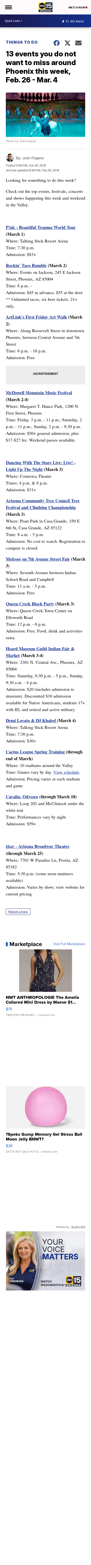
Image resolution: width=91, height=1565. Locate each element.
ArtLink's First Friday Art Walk (36, 317)
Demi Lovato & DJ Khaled (31, 720)
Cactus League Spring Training (36, 752)
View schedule (66, 772)
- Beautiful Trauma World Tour (45, 227)
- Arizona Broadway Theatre (37, 846)
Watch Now (76, 7)
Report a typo (18, 911)
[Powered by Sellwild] (78, 1227)
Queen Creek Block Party (30, 604)
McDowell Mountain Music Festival (39, 393)
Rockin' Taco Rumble (26, 265)
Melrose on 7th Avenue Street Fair (38, 559)
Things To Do (22, 42)
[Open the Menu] (8, 7)
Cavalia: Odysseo (22, 796)
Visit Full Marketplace (69, 944)
